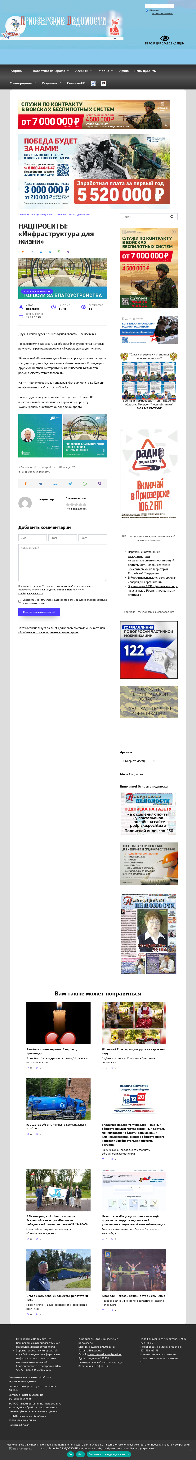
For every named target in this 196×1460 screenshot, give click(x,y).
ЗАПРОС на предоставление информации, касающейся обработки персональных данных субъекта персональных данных (35, 1407)
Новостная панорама (49, 70)
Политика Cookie (19, 1424)
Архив (124, 70)
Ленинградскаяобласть (35, 471)
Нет (80, 1454)
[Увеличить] (173, 321)
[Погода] (152, 10)
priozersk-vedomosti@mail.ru (104, 1354)
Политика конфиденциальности (109, 1454)
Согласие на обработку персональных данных (32, 1387)
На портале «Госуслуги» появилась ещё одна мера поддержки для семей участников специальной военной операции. (134, 1220)
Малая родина (21, 83)
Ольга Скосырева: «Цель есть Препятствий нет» (57, 1297)
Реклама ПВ (76, 83)
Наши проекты (145, 70)
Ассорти (81, 70)
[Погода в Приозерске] (159, 7)
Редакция (49, 83)
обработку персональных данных (38, 589)
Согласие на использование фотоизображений (26, 1396)
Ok (70, 1454)
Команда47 (67, 467)
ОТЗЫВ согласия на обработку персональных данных (27, 1418)
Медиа (104, 70)
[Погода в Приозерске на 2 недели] (162, 13)
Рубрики (16, 70)
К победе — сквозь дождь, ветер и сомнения (133, 1295)
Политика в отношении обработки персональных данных (30, 1379)
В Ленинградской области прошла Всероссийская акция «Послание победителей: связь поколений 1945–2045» (57, 1220)
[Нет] (191, 1450)
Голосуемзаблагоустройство (38, 467)
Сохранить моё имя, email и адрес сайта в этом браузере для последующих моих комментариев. (65, 601)
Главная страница (28, 214)
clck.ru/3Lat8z (59, 387)
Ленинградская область (37, 291)
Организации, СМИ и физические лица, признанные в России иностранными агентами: (153, 590)
